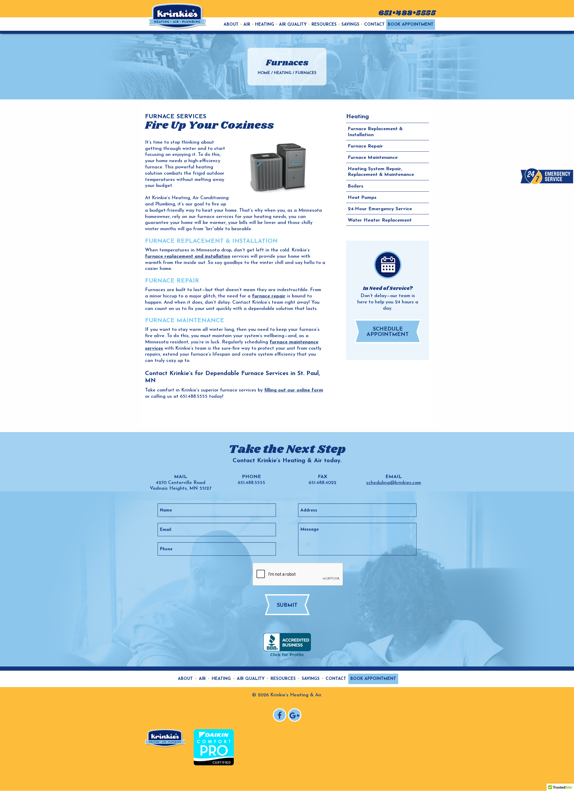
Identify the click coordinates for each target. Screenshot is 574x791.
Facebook (280, 716)
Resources (324, 24)
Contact (374, 24)
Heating (264, 24)
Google (295, 716)
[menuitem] (231, 24)
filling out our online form (293, 390)
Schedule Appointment (388, 332)
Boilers (355, 186)
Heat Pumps (362, 197)
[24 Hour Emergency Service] (546, 176)
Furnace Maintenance (373, 157)
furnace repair (269, 296)
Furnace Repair (365, 146)
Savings (350, 24)
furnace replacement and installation (187, 256)
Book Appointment (410, 24)
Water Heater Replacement (380, 220)
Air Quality (293, 24)
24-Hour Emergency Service (380, 209)
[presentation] (298, 574)
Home (264, 73)
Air (246, 24)
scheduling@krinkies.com (393, 482)
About (231, 24)
